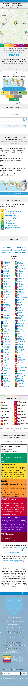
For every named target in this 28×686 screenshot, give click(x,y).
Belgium (4, 281)
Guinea (4, 349)
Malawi (18, 270)
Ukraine (18, 373)
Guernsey (5, 348)
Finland (4, 327)
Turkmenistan (20, 370)
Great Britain (6, 341)
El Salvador (5, 322)
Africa (5, 247)
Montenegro (20, 288)
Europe (17, 247)
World (24, 252)
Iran (3, 361)
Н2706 (5, 229)
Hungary (5, 354)
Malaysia (19, 272)
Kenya (4, 377)
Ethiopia (4, 325)
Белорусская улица (10, 225)
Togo (17, 365)
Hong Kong (5, 352)
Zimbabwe (19, 386)
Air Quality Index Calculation (14, 642)
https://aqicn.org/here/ (14, 69)
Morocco (19, 289)
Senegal (18, 336)
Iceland (4, 356)
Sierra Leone (20, 341)
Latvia (4, 385)
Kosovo (4, 378)
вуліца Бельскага (9, 220)
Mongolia (19, 286)
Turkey (18, 369)
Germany (5, 336)
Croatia (4, 309)
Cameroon (5, 296)
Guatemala (5, 346)
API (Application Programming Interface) (14, 646)
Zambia (18, 385)
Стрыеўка (6, 222)
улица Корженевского (11, 227)
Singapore (19, 343)
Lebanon (5, 386)
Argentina (5, 268)
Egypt (4, 320)
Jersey (4, 372)
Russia (18, 328)
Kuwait (4, 380)
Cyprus (4, 312)
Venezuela (19, 382)
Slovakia (19, 344)
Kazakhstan (6, 375)
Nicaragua (19, 301)
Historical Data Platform (13, 648)
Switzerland (20, 359)
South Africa (20, 349)
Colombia (5, 304)
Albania (4, 264)
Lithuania (19, 264)
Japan (4, 370)
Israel (4, 365)
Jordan (4, 373)
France (4, 328)
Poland (18, 317)
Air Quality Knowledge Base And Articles (14, 631)
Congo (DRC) (6, 306)
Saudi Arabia (20, 335)
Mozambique (20, 291)
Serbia (18, 338)
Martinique (19, 278)
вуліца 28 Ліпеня (9, 213)
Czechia (4, 314)
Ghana (4, 338)
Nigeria (18, 302)
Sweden (18, 357)
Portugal (19, 319)
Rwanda (19, 330)
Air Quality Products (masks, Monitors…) (14, 645)
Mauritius (19, 280)
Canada (4, 297)
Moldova (19, 285)
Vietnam (19, 383)
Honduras (5, 351)
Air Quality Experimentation (13, 632)
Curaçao (4, 310)
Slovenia (19, 346)
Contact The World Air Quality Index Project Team (14, 621)
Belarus (4, 280)
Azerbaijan (5, 275)
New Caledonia (21, 297)
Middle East (15, 250)
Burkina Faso (6, 293)
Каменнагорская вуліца (11, 211)
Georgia (4, 335)
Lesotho (18, 262)
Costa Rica (5, 307)
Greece (4, 343)
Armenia (5, 270)
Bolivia (4, 285)
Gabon (4, 331)
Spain (18, 352)
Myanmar (19, 293)
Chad (3, 299)
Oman (18, 307)
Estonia (4, 323)
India (3, 357)
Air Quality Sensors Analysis (13, 634)
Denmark (5, 315)
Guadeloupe (6, 344)
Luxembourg (20, 265)
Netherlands (20, 296)
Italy (3, 367)
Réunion (19, 325)
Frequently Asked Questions (14, 637)
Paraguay (19, 312)
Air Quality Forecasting (14, 643)
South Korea (20, 351)
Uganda (18, 372)
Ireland (4, 364)
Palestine (19, 310)
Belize (4, 283)
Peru (17, 314)
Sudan (18, 356)
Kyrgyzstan (5, 382)
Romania (19, 327)
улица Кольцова (9, 215)
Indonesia (5, 359)
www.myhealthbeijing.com (12, 561)
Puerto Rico (20, 320)
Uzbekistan (19, 380)
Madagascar (20, 268)
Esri (11, 43)
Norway (18, 306)
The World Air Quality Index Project (13, 652)
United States (20, 377)
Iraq (3, 362)
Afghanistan (6, 262)
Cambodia (5, 294)
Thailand (19, 364)
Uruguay (19, 378)
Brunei (4, 289)
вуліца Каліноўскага (10, 217)
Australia (5, 272)
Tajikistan (19, 362)
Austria (4, 273)
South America (15, 252)
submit (23, 673)
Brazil (4, 288)
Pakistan (19, 309)
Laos (3, 383)
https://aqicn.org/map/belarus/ (14, 52)
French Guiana (7, 330)
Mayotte (18, 281)
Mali (17, 275)
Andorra (4, 267)
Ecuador (4, 319)
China (4, 302)
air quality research (13, 627)
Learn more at (14, 89)
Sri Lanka (19, 354)
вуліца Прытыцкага (10, 218)
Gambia (4, 333)
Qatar (18, 322)
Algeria (4, 265)
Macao (18, 267)
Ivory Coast (5, 369)
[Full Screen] (2, 10)
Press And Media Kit (13, 624)
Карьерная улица (9, 210)
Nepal (18, 294)
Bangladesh (6, 278)
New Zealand (20, 299)
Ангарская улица (9, 224)
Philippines (20, 315)
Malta (18, 276)
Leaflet (1, 43)
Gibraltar (5, 339)
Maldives (19, 273)
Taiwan (18, 361)
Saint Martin (20, 331)
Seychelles (19, 339)
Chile (3, 301)
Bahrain (4, 276)
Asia (10, 247)
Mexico (18, 283)
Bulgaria (5, 291)
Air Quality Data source (14, 640)
